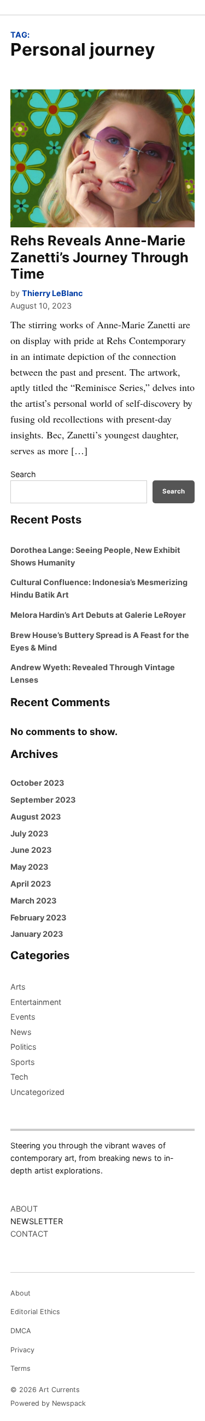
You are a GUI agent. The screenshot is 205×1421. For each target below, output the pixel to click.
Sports (22, 1062)
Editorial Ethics (35, 1312)
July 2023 (29, 833)
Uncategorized (37, 1092)
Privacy (22, 1350)
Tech (19, 1076)
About (20, 1293)
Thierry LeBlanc (52, 293)
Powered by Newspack (48, 1403)
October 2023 (37, 782)
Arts (18, 986)
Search (23, 474)
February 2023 (38, 917)
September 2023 (42, 799)
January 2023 (36, 933)
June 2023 (30, 849)
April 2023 (30, 883)
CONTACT (29, 1233)
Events (23, 1016)
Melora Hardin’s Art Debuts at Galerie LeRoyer (98, 614)
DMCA (20, 1331)
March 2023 (33, 900)
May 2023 (29, 866)
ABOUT (24, 1208)
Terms (20, 1368)
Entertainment (35, 1002)
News (21, 1032)
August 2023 (35, 816)
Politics (23, 1046)
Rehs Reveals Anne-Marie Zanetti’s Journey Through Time (99, 256)
